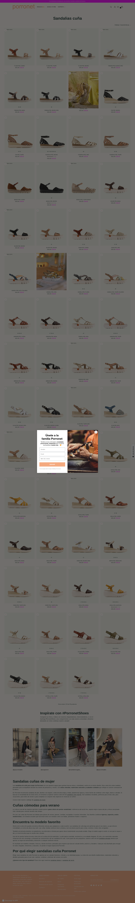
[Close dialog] (96, 432)
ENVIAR (52, 464)
